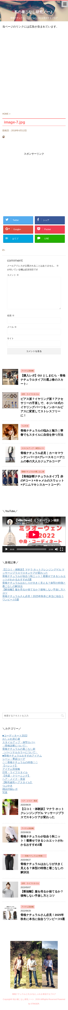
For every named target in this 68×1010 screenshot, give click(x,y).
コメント (13, 275)
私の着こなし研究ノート (34, 12)
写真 (4, 792)
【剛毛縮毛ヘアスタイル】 (17, 782)
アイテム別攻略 (11, 769)
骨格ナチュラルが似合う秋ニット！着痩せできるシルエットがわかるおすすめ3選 (42, 840)
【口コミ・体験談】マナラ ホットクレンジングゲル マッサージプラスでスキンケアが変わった (42, 813)
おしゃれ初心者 (11, 739)
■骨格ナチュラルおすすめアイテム (22, 755)
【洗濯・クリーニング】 (16, 775)
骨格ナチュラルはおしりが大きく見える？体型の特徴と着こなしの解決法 (42, 868)
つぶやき (7, 785)
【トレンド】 (10, 765)
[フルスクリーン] (61, 549)
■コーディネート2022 (14, 735)
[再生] (6, 549)
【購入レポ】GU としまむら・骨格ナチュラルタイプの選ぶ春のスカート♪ (43, 379)
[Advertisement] (34, 72)
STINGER (35, 1004)
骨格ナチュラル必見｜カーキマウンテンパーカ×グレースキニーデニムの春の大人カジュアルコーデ (43, 457)
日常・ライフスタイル (15, 772)
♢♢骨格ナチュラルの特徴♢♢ (20, 762)
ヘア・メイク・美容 (13, 779)
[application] (34, 534)
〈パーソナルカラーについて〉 (20, 752)
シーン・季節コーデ (13, 759)
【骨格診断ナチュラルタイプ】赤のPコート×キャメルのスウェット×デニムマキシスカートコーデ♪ (42, 480)
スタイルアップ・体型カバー (18, 742)
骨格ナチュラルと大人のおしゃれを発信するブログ (34, 994)
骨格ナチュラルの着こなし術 (18, 749)
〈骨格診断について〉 (15, 745)
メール (12, 327)
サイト (10, 338)
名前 (10, 315)
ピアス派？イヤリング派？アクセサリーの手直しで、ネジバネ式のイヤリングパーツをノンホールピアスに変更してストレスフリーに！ (42, 407)
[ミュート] (56, 549)
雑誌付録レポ (10, 789)
